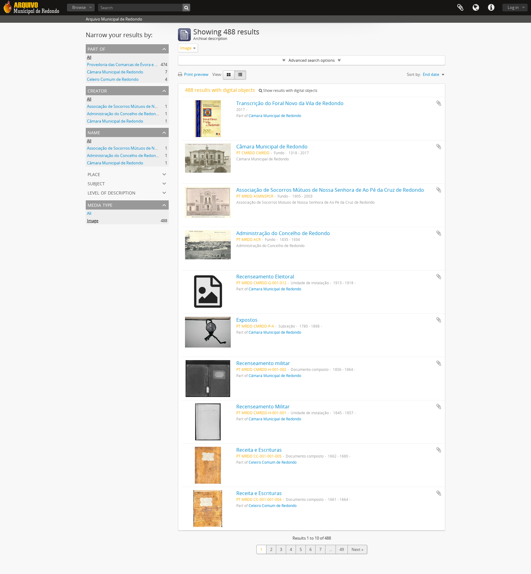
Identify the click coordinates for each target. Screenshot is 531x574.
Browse (79, 7)
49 (342, 549)
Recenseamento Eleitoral (265, 276)
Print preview (195, 74)
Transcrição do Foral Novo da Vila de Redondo (290, 103)
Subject (96, 183)
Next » (357, 549)
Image (92, 220)
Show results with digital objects (289, 90)
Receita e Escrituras (259, 449)
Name (94, 132)
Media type (100, 204)
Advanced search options (312, 60)
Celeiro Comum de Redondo (113, 79)
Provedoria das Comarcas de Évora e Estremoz (129, 64)
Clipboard (460, 7)
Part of (96, 48)
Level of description (112, 192)
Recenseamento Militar (263, 406)
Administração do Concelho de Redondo (124, 113)
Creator (97, 90)
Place (94, 174)
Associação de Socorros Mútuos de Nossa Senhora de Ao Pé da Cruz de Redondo (160, 106)
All (89, 57)
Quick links (491, 7)
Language (475, 7)
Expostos (247, 319)
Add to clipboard (439, 103)
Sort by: (414, 74)
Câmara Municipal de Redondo (115, 72)
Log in (513, 7)
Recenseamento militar (263, 363)
